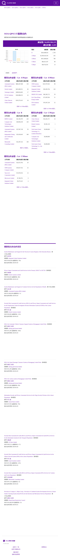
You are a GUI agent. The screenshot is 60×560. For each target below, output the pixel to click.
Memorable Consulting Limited (16, 479)
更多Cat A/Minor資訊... (50, 108)
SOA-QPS (37, 7)
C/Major (34, 64)
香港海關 (9, 477)
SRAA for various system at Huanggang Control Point (17, 378)
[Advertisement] (30, 21)
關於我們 (15, 552)
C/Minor (34, 61)
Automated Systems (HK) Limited (17, 291)
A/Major (34, 55)
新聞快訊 (44, 547)
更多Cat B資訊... (24, 148)
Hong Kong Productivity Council (17, 500)
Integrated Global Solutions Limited (17, 258)
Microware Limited (9, 178)
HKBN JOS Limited (37, 94)
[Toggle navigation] (56, 3)
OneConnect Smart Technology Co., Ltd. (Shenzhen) (37, 146)
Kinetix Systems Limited (15, 274)
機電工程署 (10, 326)
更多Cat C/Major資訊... (50, 152)
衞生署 (9, 289)
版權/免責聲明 (16, 554)
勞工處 (9, 310)
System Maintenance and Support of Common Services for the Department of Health (25, 287)
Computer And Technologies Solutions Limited (9, 124)
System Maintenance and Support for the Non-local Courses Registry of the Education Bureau (27, 251)
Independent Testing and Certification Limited (10, 136)
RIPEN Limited (8, 119)
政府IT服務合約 (16, 549)
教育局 (9, 256)
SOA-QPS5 (7, 7)
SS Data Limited (13, 442)
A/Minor (34, 58)
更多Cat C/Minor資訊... (23, 187)
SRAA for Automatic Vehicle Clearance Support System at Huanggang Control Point (25, 324)
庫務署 (9, 272)
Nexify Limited (8, 89)
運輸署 (9, 440)
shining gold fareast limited (15, 328)
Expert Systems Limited (14, 461)
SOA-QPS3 (23, 7)
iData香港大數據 (10, 540)
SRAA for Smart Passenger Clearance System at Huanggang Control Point (22, 362)
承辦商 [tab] (7, 73)
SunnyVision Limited (14, 401)
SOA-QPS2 (30, 7)
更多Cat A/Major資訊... (23, 106)
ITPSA (44, 7)
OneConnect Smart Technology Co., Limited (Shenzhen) (36, 131)
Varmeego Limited (9, 92)
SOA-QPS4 (15, 7)
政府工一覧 (16, 547)
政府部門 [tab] (14, 73)
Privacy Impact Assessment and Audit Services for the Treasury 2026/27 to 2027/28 (24, 270)
